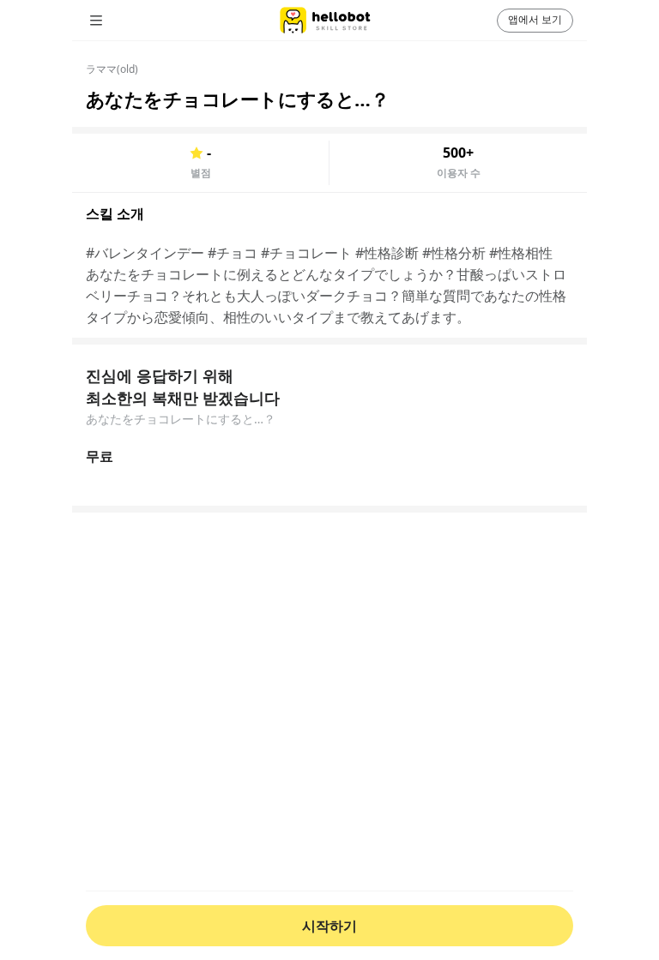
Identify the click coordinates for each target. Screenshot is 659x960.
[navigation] (120, 20)
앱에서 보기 (535, 19)
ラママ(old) (112, 69)
